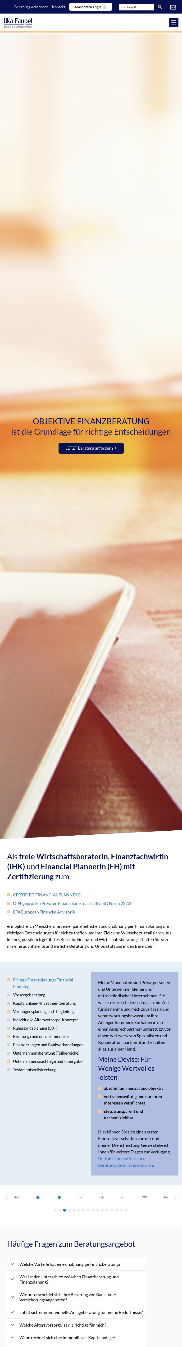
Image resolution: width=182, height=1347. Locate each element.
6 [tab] (78, 1210)
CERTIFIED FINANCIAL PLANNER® (47, 894)
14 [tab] (116, 1210)
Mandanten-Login (88, 7)
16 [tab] (126, 1210)
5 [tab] (74, 1210)
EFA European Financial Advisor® (44, 911)
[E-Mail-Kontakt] (173, 7)
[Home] (91, 23)
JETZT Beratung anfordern (89, 448)
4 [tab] (69, 1210)
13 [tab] (111, 1210)
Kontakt (58, 6)
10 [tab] (97, 1210)
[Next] (175, 1197)
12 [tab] (107, 1210)
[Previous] (6, 1197)
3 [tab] (64, 1210)
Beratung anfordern (31, 6)
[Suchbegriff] (160, 6)
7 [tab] (83, 1210)
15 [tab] (121, 1210)
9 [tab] (92, 1210)
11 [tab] (102, 1210)
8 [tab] (88, 1210)
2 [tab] (59, 1210)
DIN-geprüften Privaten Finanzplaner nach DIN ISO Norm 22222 (72, 903)
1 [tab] (55, 1210)
